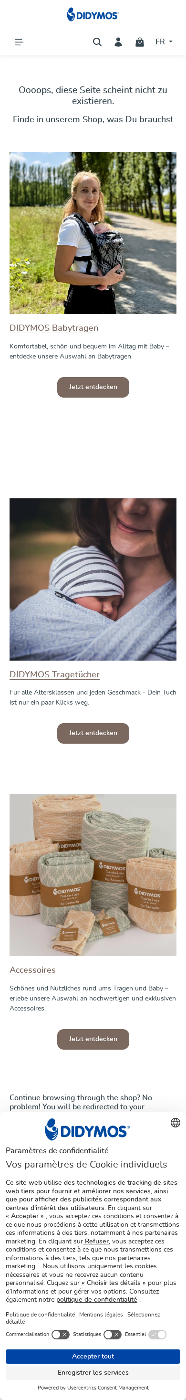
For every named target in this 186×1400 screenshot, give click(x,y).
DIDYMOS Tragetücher (55, 675)
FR (161, 42)
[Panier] (140, 42)
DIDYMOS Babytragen (54, 328)
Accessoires (33, 970)
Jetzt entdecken (93, 387)
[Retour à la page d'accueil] (93, 14)
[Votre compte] (118, 42)
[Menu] (19, 42)
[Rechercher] (97, 42)
